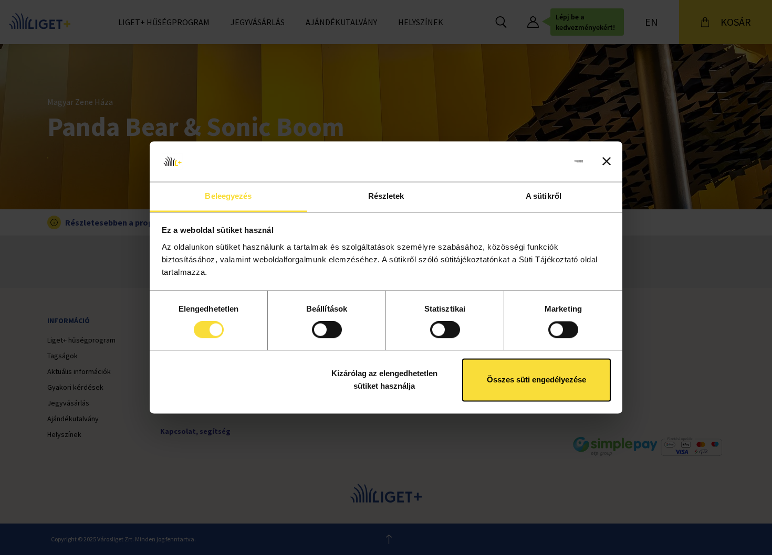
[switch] (327, 330)
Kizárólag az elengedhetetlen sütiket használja (384, 379)
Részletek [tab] (386, 195)
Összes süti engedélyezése (536, 379)
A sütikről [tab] (543, 195)
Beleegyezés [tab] (228, 195)
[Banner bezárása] (606, 161)
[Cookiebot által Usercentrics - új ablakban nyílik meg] (537, 161)
